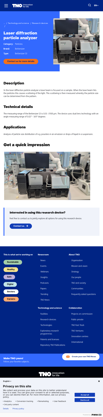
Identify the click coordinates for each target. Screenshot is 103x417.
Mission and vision (79, 266)
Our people (76, 277)
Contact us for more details (20, 61)
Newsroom (43, 255)
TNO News (45, 300)
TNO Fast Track (77, 325)
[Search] (89, 5)
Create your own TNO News (84, 357)
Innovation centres (79, 336)
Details (6, 409)
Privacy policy (18, 409)
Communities (77, 288)
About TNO (74, 255)
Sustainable (13, 262)
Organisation (77, 260)
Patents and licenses (49, 339)
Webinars (44, 271)
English (6, 381)
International (77, 342)
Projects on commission (82, 314)
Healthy (11, 270)
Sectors (11, 292)
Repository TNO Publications (52, 345)
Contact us (18, 226)
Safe (9, 277)
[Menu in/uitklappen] (6, 5)
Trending (44, 294)
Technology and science (50, 308)
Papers (43, 288)
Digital (10, 284)
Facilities (44, 314)
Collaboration (75, 308)
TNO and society (78, 283)
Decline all (84, 400)
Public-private (77, 319)
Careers (11, 299)
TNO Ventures (77, 331)
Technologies (46, 325)
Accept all (85, 395)
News (42, 260)
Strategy (75, 271)
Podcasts (44, 283)
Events (43, 266)
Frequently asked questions (83, 294)
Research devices (48, 319)
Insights (44, 277)
